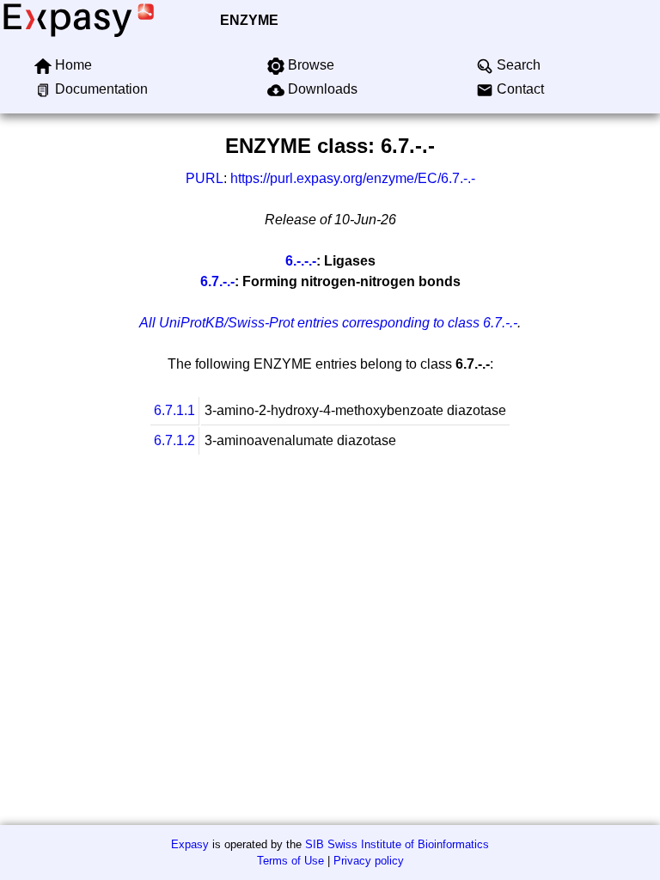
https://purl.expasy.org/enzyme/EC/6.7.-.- (352, 178)
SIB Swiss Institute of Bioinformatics (397, 844)
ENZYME (249, 20)
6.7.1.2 (174, 440)
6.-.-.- (300, 261)
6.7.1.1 (174, 410)
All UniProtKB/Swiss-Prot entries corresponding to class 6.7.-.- (328, 322)
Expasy (190, 844)
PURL (204, 178)
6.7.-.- (217, 281)
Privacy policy (368, 860)
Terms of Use (290, 860)
